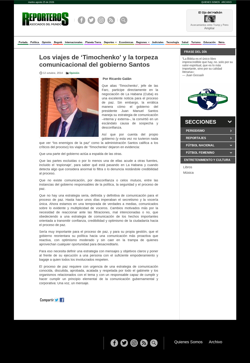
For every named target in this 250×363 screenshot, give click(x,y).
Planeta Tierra (93, 42)
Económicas (126, 42)
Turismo (196, 42)
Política (34, 42)
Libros (187, 167)
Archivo (226, 2)
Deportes (109, 42)
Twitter (91, 20)
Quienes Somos (210, 2)
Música (188, 172)
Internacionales (73, 42)
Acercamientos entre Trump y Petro (209, 25)
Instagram (101, 20)
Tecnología (172, 42)
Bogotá (58, 42)
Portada (23, 42)
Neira (221, 42)
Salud (185, 42)
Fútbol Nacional (200, 145)
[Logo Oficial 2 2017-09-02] (207, 99)
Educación (210, 42)
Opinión (46, 42)
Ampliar (209, 28)
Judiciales (157, 42)
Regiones (141, 42)
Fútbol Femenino (200, 152)
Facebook (81, 20)
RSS (111, 20)
